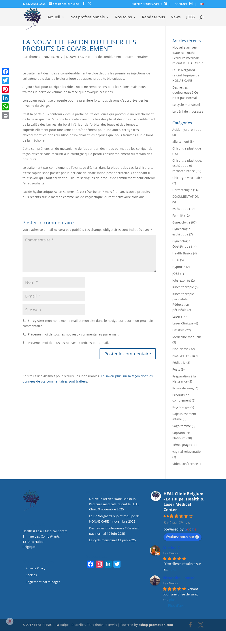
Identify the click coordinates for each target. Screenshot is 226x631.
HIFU (175, 260)
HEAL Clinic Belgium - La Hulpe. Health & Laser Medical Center (184, 501)
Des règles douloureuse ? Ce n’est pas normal (185, 92)
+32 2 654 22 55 (35, 4)
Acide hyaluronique (186, 129)
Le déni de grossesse (187, 111)
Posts (176, 369)
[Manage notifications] (9, 621)
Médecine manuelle (187, 337)
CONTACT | (185, 4)
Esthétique (180, 209)
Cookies (32, 575)
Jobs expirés (181, 280)
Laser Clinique (183, 323)
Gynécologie (181, 222)
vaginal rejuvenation (187, 451)
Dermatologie (182, 190)
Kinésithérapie (183, 287)
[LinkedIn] (5, 98)
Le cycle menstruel (186, 104)
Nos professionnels (87, 17)
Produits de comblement (103, 57)
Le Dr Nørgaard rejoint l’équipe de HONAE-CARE (185, 75)
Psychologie (181, 407)
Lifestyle (178, 330)
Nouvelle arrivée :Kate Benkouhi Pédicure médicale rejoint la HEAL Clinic (114, 504)
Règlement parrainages (43, 582)
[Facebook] (5, 71)
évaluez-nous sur (180, 536)
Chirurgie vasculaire (187, 178)
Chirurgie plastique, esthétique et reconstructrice (187, 165)
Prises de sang (183, 388)
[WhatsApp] (5, 106)
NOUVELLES (74, 57)
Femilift (177, 215)
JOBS (190, 17)
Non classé (180, 349)
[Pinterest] (5, 89)
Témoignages (182, 445)
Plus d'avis (176, 605)
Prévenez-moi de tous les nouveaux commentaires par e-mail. (73, 334)
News (176, 17)
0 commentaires (137, 57)
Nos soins (123, 17)
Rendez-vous (153, 17)
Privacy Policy (35, 568)
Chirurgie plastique (186, 148)
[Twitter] (5, 80)
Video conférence (185, 464)
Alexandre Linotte (178, 577)
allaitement (180, 141)
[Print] (5, 115)
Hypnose (178, 267)
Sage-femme (181, 426)
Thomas (34, 57)
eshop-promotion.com (156, 625)
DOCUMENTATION (185, 196)
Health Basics (182, 253)
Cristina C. (172, 547)
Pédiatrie (179, 362)
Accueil (53, 17)
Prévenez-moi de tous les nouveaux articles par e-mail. (68, 343)
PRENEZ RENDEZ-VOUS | (151, 4)
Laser (176, 316)
